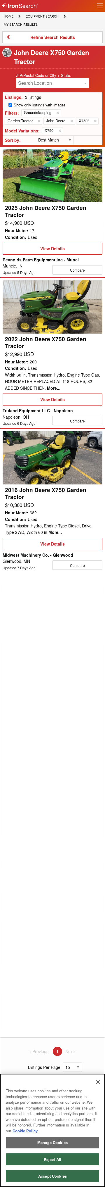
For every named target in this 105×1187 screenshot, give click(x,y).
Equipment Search (42, 16)
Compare (77, 270)
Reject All (52, 1159)
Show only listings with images (40, 105)
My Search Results (21, 25)
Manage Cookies (52, 1142)
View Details (52, 250)
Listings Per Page (44, 1067)
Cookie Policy (25, 1130)
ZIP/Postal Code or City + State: (43, 75)
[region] (52, 1130)
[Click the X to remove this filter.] (57, 113)
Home (8, 15)
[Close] (98, 1082)
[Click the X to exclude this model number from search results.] (59, 130)
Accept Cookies (52, 1176)
